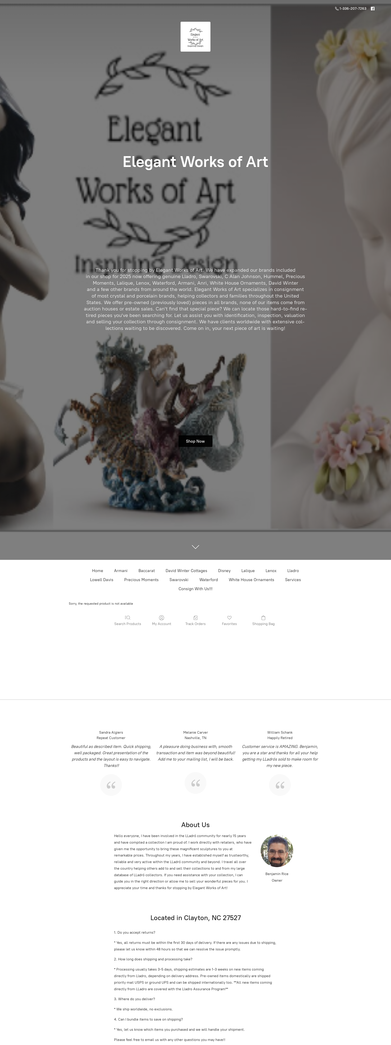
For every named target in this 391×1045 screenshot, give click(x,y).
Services (293, 579)
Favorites (229, 624)
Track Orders (195, 624)
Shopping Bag (263, 624)
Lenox (271, 570)
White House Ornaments (251, 579)
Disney (224, 570)
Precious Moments (141, 579)
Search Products (127, 624)
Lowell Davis (101, 579)
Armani (121, 570)
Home (97, 570)
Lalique (248, 570)
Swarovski (178, 579)
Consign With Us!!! (195, 588)
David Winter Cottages (186, 570)
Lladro (293, 570)
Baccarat (146, 570)
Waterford (208, 579)
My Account (161, 624)
